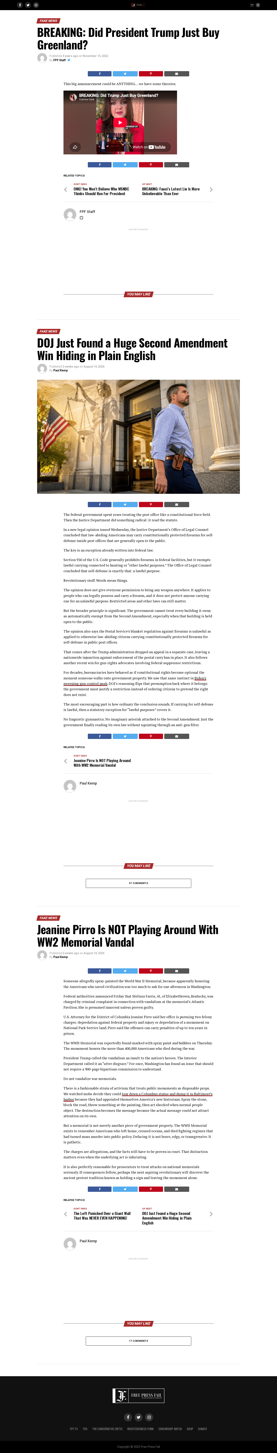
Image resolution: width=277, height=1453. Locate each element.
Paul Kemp (60, 370)
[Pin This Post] (151, 73)
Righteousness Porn (140, 1429)
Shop (190, 1429)
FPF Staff (59, 60)
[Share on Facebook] (100, 73)
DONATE (202, 1429)
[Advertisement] (138, 259)
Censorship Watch (170, 1429)
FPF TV (74, 1429)
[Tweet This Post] (125, 73)
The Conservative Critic (107, 1429)
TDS (85, 1429)
